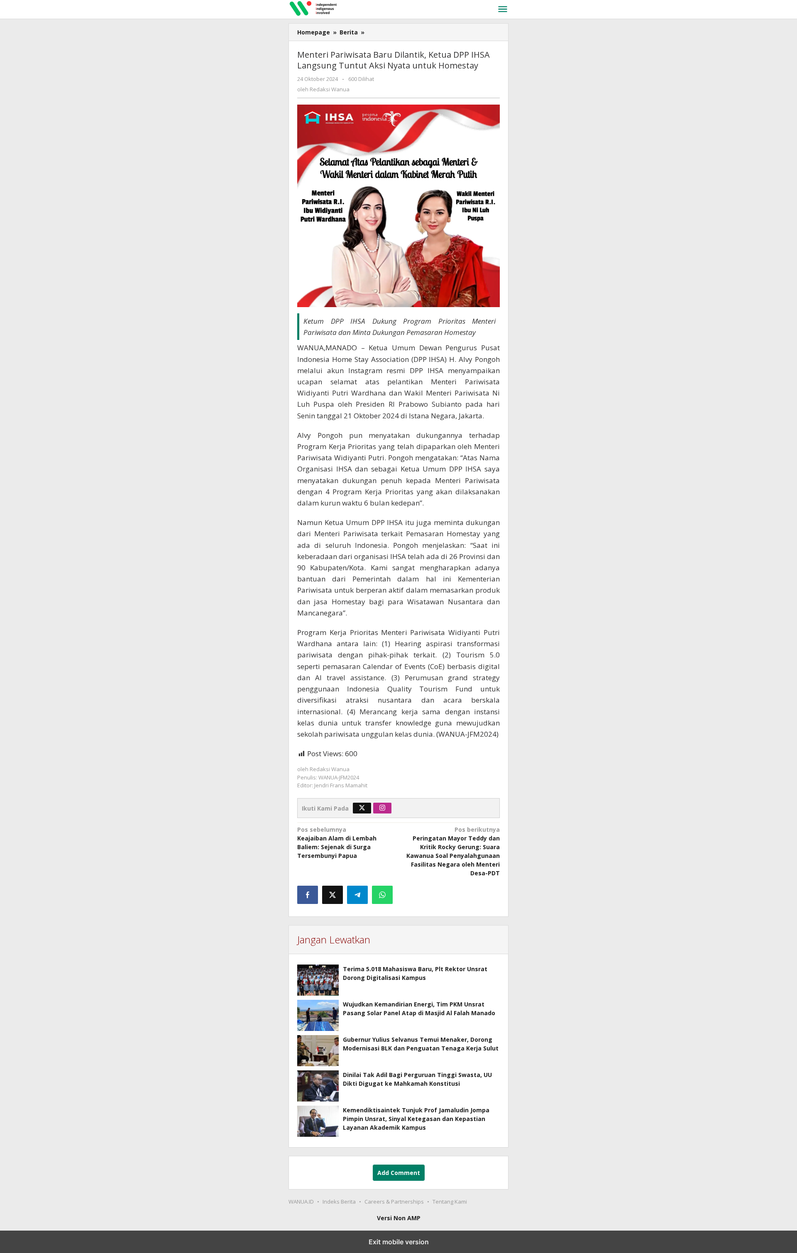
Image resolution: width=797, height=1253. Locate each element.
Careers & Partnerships (394, 1201)
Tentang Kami (450, 1201)
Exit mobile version (399, 1242)
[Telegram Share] (357, 895)
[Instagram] (382, 808)
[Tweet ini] (332, 895)
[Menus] (503, 9)
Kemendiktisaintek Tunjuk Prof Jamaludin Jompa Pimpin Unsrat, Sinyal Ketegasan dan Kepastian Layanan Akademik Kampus (416, 1118)
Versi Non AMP (399, 1218)
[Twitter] (362, 808)
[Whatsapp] (382, 895)
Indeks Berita (339, 1201)
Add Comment (398, 1173)
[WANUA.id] (385, 8)
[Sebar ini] (307, 895)
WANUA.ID (301, 1201)
